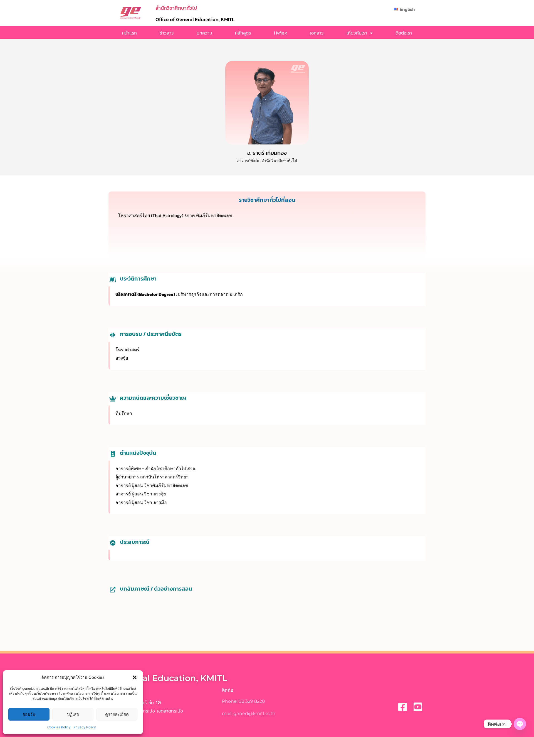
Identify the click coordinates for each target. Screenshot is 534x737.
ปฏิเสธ (73, 714)
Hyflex (280, 33)
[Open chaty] (520, 724)
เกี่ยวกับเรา (357, 33)
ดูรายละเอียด (117, 714)
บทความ (204, 33)
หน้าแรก (129, 33)
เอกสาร (316, 33)
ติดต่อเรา (403, 33)
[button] (134, 677)
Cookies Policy (59, 727)
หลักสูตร (243, 33)
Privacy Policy (84, 727)
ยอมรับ (29, 714)
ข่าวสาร (167, 33)
